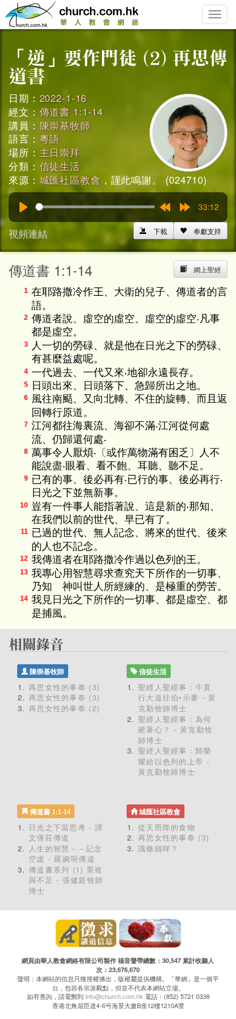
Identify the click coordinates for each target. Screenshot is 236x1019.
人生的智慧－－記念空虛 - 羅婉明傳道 (66, 854)
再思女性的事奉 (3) (64, 686)
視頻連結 (28, 233)
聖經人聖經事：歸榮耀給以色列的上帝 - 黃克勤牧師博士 (175, 761)
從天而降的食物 (166, 827)
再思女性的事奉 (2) (64, 708)
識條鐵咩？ (158, 848)
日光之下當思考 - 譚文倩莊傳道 (66, 832)
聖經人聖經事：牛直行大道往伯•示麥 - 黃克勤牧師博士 (177, 697)
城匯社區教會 (70, 179)
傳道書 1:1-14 (72, 111)
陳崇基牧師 (65, 125)
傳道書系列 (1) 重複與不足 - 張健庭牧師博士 (66, 880)
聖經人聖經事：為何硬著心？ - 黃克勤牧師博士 (175, 729)
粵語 (50, 138)
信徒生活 (60, 165)
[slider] (95, 206)
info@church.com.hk (114, 996)
